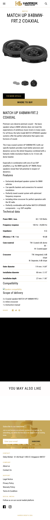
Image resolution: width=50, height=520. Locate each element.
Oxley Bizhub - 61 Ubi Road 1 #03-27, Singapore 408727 (24, 457)
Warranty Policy (9, 487)
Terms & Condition (10, 491)
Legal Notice (8, 479)
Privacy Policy (8, 483)
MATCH (25, 11)
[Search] (46, 3)
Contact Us (7, 470)
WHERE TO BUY (25, 102)
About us (6, 466)
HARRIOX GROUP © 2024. (25, 515)
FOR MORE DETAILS (13, 96)
